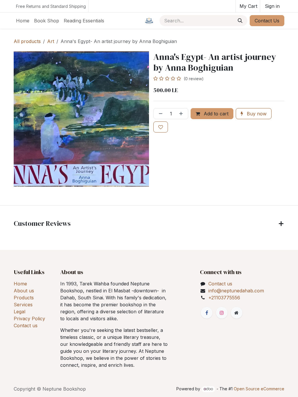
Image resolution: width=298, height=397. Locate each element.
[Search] (240, 20)
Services (23, 304)
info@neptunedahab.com (236, 291)
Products (24, 298)
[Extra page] (236, 313)
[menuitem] (23, 20)
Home (20, 284)
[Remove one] (159, 113)
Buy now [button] (256, 114)
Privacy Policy (29, 318)
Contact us (26, 325)
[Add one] (182, 113)
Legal (19, 311)
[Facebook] (206, 313)
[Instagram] (222, 313)
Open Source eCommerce (259, 388)
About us (24, 291)
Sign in (272, 6)
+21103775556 (224, 298)
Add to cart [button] (215, 114)
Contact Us (267, 21)
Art (50, 41)
